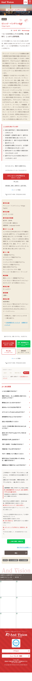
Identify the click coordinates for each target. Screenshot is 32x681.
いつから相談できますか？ (9, 391)
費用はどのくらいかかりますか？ (11, 402)
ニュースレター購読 (16, 656)
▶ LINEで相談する (8, 520)
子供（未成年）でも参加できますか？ (13, 444)
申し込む (16, 181)
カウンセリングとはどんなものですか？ (13, 412)
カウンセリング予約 (8, 343)
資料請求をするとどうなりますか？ (12, 417)
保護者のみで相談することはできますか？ (14, 465)
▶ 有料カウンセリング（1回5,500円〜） (14, 505)
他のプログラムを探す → (23, 547)
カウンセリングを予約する (16, 176)
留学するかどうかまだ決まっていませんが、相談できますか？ (13, 459)
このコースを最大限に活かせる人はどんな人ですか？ (14, 427)
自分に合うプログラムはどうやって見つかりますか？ (14, 434)
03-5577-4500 (17, 662)
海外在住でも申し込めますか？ (11, 439)
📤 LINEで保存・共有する (16, 541)
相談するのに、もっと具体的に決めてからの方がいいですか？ (14, 397)
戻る (16, 553)
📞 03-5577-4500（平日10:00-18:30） (16, 194)
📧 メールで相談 (16, 190)
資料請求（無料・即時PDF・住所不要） (16, 185)
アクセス (16, 651)
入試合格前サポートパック (13, 322)
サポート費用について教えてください (13, 454)
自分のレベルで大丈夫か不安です (11, 407)
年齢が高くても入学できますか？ (11, 449)
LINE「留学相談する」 (23, 344)
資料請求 (23, 351)
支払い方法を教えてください (10, 421)
